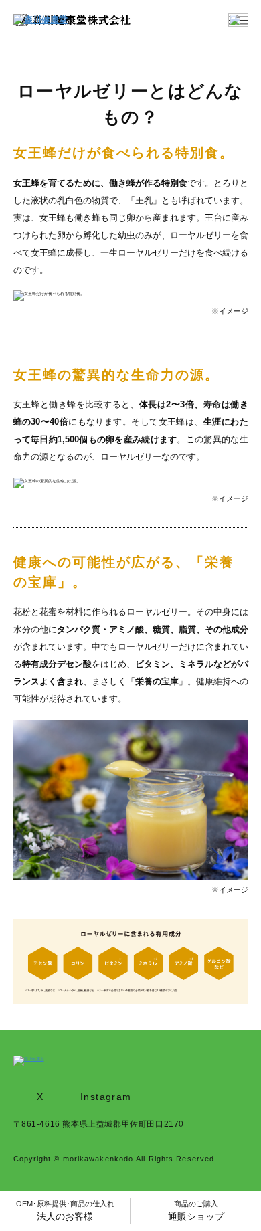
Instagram (106, 1096)
